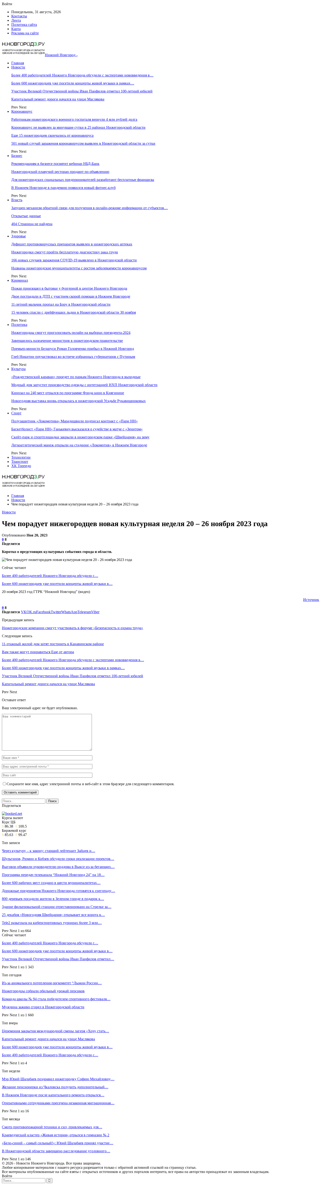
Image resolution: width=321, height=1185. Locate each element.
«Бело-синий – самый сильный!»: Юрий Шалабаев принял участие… (57, 1143)
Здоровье (18, 236)
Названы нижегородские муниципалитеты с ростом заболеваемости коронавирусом (79, 268)
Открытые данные (26, 216)
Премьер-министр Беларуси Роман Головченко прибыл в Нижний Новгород (72, 349)
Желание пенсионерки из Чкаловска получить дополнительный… (55, 1087)
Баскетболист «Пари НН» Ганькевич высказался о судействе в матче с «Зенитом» (77, 429)
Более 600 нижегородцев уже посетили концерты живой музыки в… (57, 584)
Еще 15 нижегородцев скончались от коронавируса (52, 135)
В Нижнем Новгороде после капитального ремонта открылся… (53, 1095)
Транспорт (19, 462)
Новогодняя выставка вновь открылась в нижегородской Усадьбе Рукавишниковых (78, 401)
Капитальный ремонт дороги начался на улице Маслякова (57, 99)
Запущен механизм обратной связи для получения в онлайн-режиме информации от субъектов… (89, 208)
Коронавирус (21, 111)
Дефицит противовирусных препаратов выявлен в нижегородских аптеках (71, 244)
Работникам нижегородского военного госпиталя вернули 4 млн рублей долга (74, 119)
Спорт (16, 413)
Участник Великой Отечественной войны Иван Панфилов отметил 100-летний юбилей (82, 91)
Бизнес (16, 156)
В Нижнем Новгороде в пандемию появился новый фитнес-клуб (63, 188)
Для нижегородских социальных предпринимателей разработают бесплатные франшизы (82, 180)
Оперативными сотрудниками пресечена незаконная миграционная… (58, 1103)
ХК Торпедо (21, 466)
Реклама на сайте (25, 33)
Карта (16, 29)
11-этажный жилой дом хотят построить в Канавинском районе (53, 644)
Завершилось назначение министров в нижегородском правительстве (67, 341)
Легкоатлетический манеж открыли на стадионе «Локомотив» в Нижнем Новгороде (79, 445)
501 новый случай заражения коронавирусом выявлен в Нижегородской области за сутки (83, 143)
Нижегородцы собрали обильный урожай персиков (43, 991)
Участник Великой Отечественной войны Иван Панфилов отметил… (58, 959)
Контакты (19, 16)
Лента (16, 20)
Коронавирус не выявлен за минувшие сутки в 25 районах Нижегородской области (78, 127)
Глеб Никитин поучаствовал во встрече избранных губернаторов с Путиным (73, 357)
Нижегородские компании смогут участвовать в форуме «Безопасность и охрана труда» (72, 628)
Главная (17, 63)
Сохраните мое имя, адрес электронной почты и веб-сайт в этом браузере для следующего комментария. (90, 784)
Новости (18, 67)
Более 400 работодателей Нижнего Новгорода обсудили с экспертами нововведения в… (82, 75)
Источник (311, 600)
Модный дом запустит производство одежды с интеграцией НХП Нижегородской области (84, 385)
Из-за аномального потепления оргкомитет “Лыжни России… (52, 983)
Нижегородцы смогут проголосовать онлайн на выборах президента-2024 (70, 333)
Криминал (19, 280)
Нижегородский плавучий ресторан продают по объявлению (60, 172)
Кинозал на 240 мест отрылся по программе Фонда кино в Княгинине (67, 393)
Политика (19, 325)
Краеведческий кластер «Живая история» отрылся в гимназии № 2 (55, 1135)
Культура (18, 369)
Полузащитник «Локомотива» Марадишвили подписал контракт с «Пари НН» (74, 421)
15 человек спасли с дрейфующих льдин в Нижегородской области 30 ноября (73, 312)
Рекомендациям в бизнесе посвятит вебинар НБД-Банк (55, 164)
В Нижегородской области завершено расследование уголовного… (56, 1151)
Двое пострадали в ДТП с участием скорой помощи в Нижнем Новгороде (70, 296)
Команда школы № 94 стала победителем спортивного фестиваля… (56, 999)
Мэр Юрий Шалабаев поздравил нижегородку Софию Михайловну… (58, 1079)
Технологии (21, 457)
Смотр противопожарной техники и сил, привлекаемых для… (52, 1127)
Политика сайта (24, 25)
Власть (16, 200)
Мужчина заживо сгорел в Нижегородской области (43, 1007)
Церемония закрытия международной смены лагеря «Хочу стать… (55, 1031)
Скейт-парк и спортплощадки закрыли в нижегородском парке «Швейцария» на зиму (80, 437)
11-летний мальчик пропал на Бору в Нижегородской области (60, 304)
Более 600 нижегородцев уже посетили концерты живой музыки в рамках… (72, 83)
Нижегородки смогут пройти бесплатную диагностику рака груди (64, 252)
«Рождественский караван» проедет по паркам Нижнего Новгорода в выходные (76, 377)
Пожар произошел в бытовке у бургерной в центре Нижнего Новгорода (69, 288)
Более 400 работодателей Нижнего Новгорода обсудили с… (50, 576)
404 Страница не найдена (31, 224)
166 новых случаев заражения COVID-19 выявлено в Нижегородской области (74, 260)
